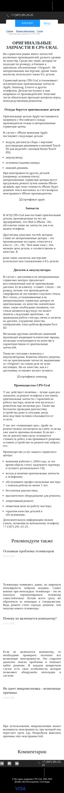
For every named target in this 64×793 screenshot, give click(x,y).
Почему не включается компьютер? (30, 618)
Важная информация (25, 31)
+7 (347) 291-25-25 (22, 14)
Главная (9, 31)
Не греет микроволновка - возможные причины (32, 690)
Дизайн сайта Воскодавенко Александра (32, 781)
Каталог (27, 23)
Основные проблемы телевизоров (28, 551)
